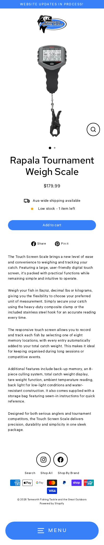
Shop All (47, 473)
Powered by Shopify (52, 503)
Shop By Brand (68, 473)
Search (30, 473)
